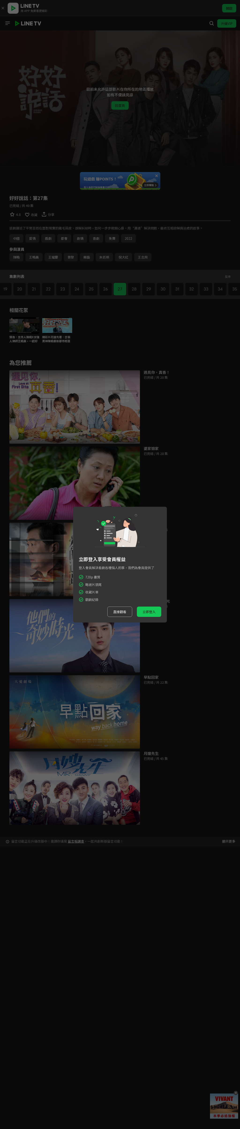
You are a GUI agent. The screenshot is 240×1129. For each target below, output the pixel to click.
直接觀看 (119, 611)
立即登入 (149, 611)
